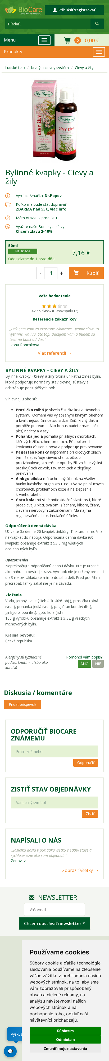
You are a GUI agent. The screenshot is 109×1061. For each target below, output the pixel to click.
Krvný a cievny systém (50, 67)
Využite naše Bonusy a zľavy (40, 229)
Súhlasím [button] (65, 1030)
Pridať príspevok (22, 704)
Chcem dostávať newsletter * (54, 923)
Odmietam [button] (65, 1039)
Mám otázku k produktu (36, 218)
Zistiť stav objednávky (51, 789)
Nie (98, 663)
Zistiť (90, 813)
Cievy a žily (84, 67)
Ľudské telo (15, 67)
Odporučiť (85, 762)
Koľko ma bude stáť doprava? (41, 204)
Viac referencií (52, 353)
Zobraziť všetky (77, 870)
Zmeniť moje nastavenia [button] (65, 1048)
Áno (84, 663)
